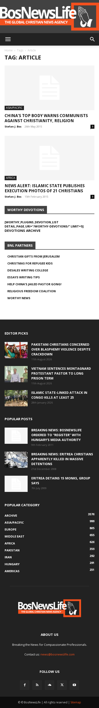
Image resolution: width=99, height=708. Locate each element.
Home (9, 50)
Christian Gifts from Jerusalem (33, 256)
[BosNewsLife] (49, 16)
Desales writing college (27, 270)
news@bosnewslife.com (58, 654)
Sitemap (75, 702)
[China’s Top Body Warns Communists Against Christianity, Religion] (49, 87)
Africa (10, 178)
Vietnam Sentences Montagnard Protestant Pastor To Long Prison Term (61, 373)
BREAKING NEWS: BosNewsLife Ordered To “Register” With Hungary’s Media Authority (56, 435)
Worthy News (18, 298)
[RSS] (37, 685)
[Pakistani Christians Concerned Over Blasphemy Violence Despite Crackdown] (16, 350)
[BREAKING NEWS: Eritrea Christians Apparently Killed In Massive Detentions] (16, 460)
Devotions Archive (23, 230)
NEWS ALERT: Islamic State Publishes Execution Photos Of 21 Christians (45, 188)
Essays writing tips (23, 277)
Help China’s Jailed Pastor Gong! (34, 284)
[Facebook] (24, 685)
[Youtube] (74, 685)
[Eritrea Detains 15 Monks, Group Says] (16, 484)
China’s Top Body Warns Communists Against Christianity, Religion (46, 118)
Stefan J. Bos (13, 126)
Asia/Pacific (14, 108)
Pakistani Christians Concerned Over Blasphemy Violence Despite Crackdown (60, 349)
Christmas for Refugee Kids (30, 263)
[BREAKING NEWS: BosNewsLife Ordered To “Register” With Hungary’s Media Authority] (16, 436)
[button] (7, 39)
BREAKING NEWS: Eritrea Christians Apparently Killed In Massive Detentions (62, 459)
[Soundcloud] (49, 685)
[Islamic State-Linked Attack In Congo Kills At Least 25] (16, 398)
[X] (62, 685)
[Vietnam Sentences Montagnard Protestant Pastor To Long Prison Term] (16, 374)
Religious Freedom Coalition (31, 291)
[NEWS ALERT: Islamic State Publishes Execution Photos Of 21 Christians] (49, 158)
